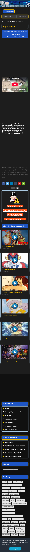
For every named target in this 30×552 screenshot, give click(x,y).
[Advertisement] (15, 54)
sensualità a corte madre (8, 509)
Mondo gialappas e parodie (13, 412)
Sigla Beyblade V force (8, 338)
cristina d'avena (6, 169)
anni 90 (12, 167)
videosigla (22, 534)
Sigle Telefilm (9, 422)
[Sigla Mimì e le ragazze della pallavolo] (15, 283)
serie (21, 516)
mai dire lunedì (5, 497)
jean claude (5, 494)
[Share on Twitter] (7, 183)
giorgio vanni (16, 169)
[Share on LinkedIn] (11, 183)
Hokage (24, 169)
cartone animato (17, 167)
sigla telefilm (23, 522)
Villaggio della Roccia (16, 176)
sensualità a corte (6, 503)
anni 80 (8, 167)
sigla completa (5, 522)
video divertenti (6, 534)
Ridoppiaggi (8, 415)
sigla (11, 172)
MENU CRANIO (9, 11)
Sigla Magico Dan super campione (15, 445)
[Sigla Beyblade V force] (15, 329)
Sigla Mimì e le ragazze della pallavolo (12, 292)
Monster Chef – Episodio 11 (13, 456)
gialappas (4, 491)
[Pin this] (19, 183)
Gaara (11, 169)
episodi (23, 488)
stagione (16, 525)
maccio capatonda (14, 494)
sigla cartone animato (18, 519)
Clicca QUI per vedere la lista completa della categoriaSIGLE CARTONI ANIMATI (15, 34)
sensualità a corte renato (8, 512)
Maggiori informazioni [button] (12, 544)
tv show (4, 531)
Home (3, 21)
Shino (8, 172)
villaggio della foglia (13, 174)
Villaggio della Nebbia (23, 174)
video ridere (14, 534)
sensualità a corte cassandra (19, 503)
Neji (14, 170)
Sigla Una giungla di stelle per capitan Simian (14, 361)
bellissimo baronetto (7, 484)
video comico (11, 531)
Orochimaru (17, 170)
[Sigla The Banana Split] (15, 237)
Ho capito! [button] (15, 549)
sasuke (25, 170)
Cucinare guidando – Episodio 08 (15, 449)
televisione (18, 528)
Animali (7, 408)
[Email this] (23, 183)
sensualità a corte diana (7, 506)
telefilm (11, 528)
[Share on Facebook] (3, 183)
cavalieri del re (5, 488)
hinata (21, 169)
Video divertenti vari (11, 429)
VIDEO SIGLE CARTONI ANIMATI (12, 133)
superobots (24, 172)
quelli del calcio (20, 500)
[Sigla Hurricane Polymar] (15, 260)
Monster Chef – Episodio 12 (13, 452)
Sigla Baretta (9, 442)
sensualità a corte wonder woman (10, 516)
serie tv (4, 519)
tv (23, 528)
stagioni (22, 525)
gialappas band (12, 491)
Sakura (22, 170)
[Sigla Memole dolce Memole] (15, 306)
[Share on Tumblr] (15, 183)
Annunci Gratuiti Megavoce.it (10, 469)
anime (4, 167)
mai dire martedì (15, 497)
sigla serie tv (14, 522)
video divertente (20, 531)
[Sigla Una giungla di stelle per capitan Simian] (15, 352)
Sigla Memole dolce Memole (9, 315)
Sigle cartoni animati (10, 21)
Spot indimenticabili (11, 426)
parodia (12, 500)
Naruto (10, 170)
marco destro (5, 500)
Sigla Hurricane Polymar (8, 269)
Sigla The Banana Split (8, 246)
